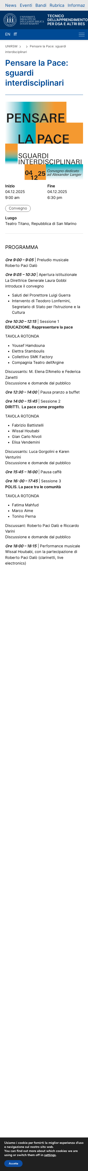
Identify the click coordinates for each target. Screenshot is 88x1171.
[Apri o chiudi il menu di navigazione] (82, 34)
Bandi (40, 5)
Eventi (26, 5)
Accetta (13, 1163)
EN (7, 34)
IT (15, 34)
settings (50, 1155)
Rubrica (57, 5)
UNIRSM (11, 46)
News (10, 5)
